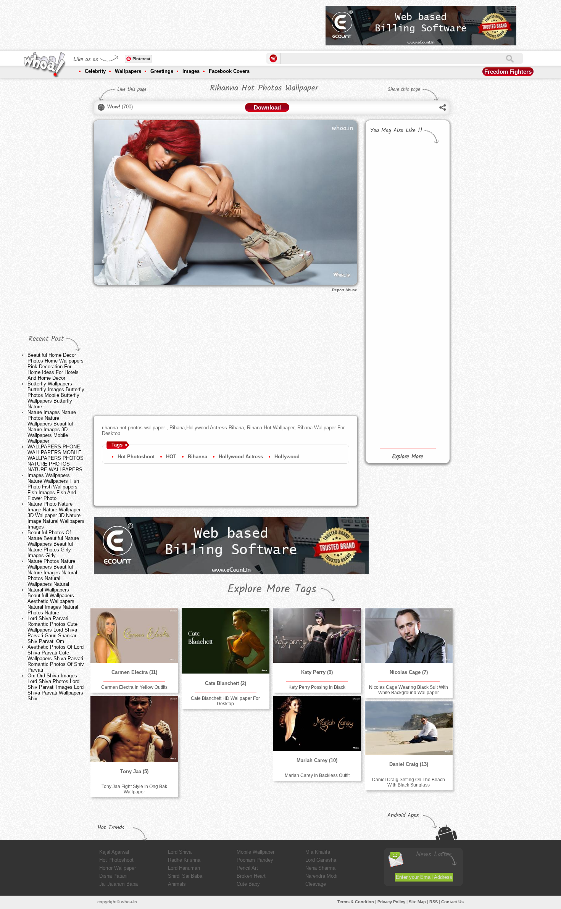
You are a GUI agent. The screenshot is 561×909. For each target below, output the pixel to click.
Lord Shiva (180, 852)
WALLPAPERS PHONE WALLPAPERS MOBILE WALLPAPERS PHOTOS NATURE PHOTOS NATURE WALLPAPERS (55, 458)
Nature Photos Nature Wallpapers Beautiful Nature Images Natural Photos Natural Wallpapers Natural (52, 572)
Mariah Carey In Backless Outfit (317, 775)
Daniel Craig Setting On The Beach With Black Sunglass (408, 782)
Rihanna (197, 456)
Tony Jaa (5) (134, 771)
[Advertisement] (181, 23)
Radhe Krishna (184, 860)
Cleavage (315, 884)
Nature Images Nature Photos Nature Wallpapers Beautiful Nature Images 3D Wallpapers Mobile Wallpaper (51, 426)
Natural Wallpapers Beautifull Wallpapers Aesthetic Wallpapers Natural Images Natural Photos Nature (52, 601)
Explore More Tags (271, 589)
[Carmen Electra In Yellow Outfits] (134, 635)
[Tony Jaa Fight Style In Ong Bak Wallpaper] (134, 729)
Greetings (161, 71)
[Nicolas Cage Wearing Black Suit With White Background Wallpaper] (409, 635)
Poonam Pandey (255, 860)
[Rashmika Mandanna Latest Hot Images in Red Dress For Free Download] (387, 416)
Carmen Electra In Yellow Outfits (134, 687)
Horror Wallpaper (117, 868)
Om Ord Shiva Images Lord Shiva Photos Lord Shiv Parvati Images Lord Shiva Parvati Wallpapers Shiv (55, 687)
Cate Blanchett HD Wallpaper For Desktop (225, 701)
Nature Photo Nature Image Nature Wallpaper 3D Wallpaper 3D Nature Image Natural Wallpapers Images (55, 515)
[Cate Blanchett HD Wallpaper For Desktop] (225, 641)
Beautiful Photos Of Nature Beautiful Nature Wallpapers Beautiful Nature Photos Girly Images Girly (53, 544)
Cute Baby (248, 884)
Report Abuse (344, 290)
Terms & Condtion (355, 901)
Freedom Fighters (508, 71)
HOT (171, 456)
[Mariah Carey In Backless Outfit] (317, 723)
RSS (433, 901)
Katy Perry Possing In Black (317, 687)
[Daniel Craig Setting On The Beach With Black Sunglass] (409, 728)
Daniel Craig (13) (408, 764)
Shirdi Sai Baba (185, 876)
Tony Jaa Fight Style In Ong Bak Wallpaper (134, 789)
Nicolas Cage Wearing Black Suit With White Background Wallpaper (408, 690)
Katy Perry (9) (317, 672)
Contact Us (452, 901)
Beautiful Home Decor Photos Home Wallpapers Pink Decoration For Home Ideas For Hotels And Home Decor (55, 366)
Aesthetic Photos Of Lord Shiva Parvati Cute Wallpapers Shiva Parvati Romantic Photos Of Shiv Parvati (55, 658)
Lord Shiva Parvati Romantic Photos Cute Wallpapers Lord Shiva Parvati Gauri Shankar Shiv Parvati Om (52, 630)
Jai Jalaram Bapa (118, 884)
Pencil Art (247, 868)
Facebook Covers (229, 71)
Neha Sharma (320, 868)
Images (191, 71)
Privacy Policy (391, 901)
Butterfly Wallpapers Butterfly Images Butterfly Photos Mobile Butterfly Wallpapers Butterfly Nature (55, 395)
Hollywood (287, 456)
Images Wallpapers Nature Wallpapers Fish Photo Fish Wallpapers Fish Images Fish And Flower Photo (53, 486)
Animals (177, 884)
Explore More (407, 456)
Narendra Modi (321, 876)
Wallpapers (128, 71)
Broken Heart (251, 876)
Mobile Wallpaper (255, 852)
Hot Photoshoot (136, 456)
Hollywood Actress (241, 456)
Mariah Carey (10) (317, 760)
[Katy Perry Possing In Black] (317, 635)
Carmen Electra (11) (134, 672)
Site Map (417, 901)
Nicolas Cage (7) (409, 672)
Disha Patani (113, 876)
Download (267, 107)
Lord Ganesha (320, 860)
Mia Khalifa (317, 852)
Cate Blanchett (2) (225, 683)
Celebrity (95, 71)
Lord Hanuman (184, 868)
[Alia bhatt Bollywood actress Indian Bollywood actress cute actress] (425, 404)
